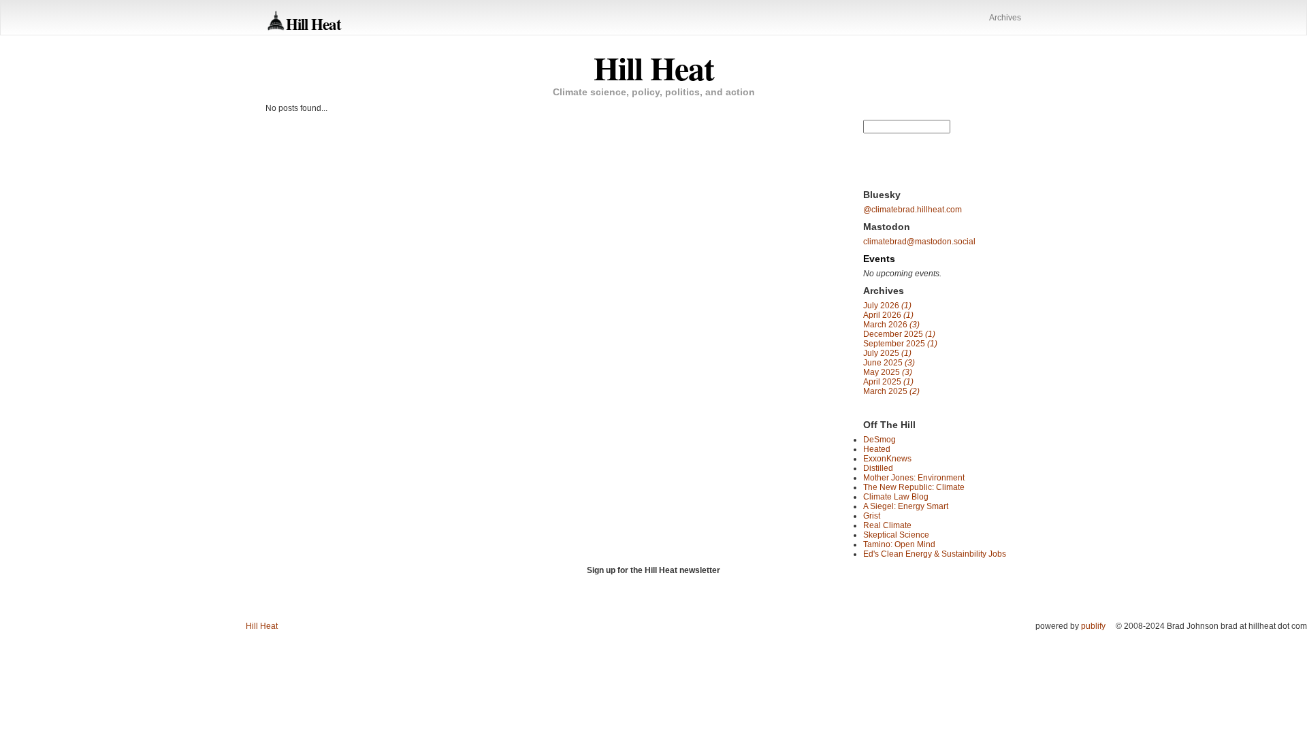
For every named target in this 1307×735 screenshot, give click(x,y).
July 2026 (887, 305)
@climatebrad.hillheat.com (912, 209)
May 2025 (887, 372)
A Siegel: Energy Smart (905, 506)
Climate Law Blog (896, 497)
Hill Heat (313, 23)
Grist (871, 516)
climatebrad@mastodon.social (919, 241)
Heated (876, 449)
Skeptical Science (896, 535)
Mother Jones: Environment (914, 478)
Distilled (878, 468)
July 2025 (887, 353)
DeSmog (879, 439)
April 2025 (888, 382)
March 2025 (891, 391)
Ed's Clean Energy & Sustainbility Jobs (934, 554)
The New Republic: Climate (914, 487)
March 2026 (891, 324)
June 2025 (889, 363)
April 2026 (888, 315)
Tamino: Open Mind (899, 544)
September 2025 (900, 343)
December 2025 (899, 334)
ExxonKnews (887, 458)
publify (1093, 626)
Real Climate (887, 525)
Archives (1005, 17)
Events (879, 258)
